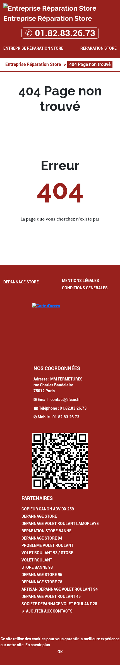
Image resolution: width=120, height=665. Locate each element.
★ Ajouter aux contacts (47, 611)
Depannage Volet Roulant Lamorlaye (60, 523)
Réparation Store (98, 48)
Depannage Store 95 (41, 574)
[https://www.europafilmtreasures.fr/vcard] (60, 461)
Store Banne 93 (37, 567)
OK (60, 652)
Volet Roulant (36, 560)
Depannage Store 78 (41, 582)
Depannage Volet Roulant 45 (51, 596)
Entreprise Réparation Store (33, 48)
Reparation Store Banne (46, 531)
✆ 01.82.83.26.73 (60, 33)
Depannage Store (39, 516)
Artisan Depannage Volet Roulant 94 (59, 589)
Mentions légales (80, 280)
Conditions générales (85, 288)
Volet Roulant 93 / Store (47, 553)
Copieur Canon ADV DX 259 (47, 509)
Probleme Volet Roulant (47, 545)
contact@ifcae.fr (65, 399)
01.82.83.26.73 (73, 408)
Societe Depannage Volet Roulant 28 (59, 604)
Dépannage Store (21, 282)
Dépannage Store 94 (41, 538)
